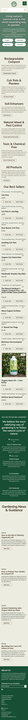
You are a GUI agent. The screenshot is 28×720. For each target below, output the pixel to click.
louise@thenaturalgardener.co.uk (8, 716)
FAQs (2, 701)
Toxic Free (7, 44)
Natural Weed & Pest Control (10, 137)
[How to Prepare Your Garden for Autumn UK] (14, 559)
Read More (7, 548)
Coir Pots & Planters (8, 96)
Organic (7, 40)
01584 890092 (4, 715)
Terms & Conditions (6, 697)
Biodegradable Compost (9, 73)
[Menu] (25, 3)
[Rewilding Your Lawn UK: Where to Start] (14, 634)
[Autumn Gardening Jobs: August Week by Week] (14, 596)
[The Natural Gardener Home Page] (14, 6)
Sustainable (20, 40)
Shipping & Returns (6, 699)
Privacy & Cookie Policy (7, 695)
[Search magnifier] (25, 10)
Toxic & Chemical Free (9, 160)
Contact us (4, 704)
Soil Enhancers (7, 115)
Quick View (8, 201)
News (2, 702)
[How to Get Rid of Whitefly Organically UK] (14, 523)
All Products (6, 180)
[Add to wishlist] (22, 193)
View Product (19, 201)
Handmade (20, 44)
